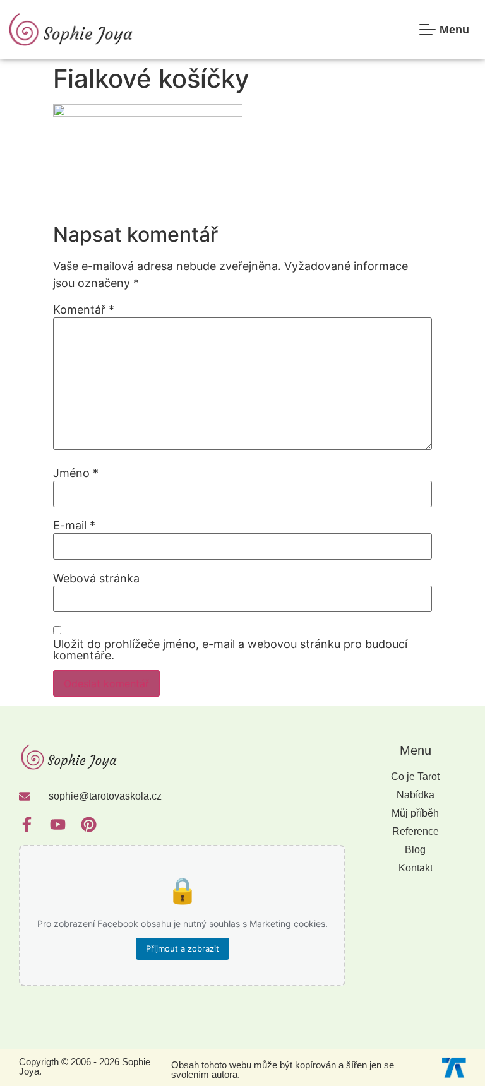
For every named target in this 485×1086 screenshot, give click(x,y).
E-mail (74, 525)
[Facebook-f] (27, 824)
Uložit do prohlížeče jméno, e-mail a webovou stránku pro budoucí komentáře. (230, 650)
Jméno (76, 473)
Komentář (83, 310)
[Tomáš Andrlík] (454, 1066)
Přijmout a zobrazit (182, 948)
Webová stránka (96, 578)
